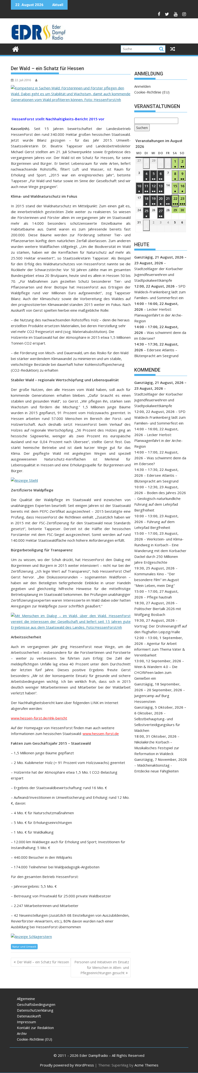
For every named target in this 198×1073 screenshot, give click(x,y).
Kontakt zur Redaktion (35, 1027)
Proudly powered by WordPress (67, 1065)
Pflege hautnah (159, 597)
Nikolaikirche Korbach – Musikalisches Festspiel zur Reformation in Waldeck (156, 748)
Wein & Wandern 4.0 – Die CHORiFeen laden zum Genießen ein (155, 672)
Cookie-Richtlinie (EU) (152, 92)
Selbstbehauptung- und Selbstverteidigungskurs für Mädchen (157, 724)
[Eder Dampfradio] (15, 48)
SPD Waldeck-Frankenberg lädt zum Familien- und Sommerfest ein (160, 292)
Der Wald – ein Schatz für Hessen (43, 962)
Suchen (141, 128)
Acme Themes (146, 1065)
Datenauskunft (29, 1016)
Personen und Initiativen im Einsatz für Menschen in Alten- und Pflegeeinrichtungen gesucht (101, 967)
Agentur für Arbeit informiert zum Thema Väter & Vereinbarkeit (159, 649)
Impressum (26, 1021)
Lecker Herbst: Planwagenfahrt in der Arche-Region (158, 315)
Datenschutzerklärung (35, 1010)
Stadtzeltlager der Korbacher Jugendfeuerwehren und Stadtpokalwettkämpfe (158, 274)
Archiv (22, 1033)
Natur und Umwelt (24, 946)
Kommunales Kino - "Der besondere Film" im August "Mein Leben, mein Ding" (156, 579)
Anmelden (142, 86)
